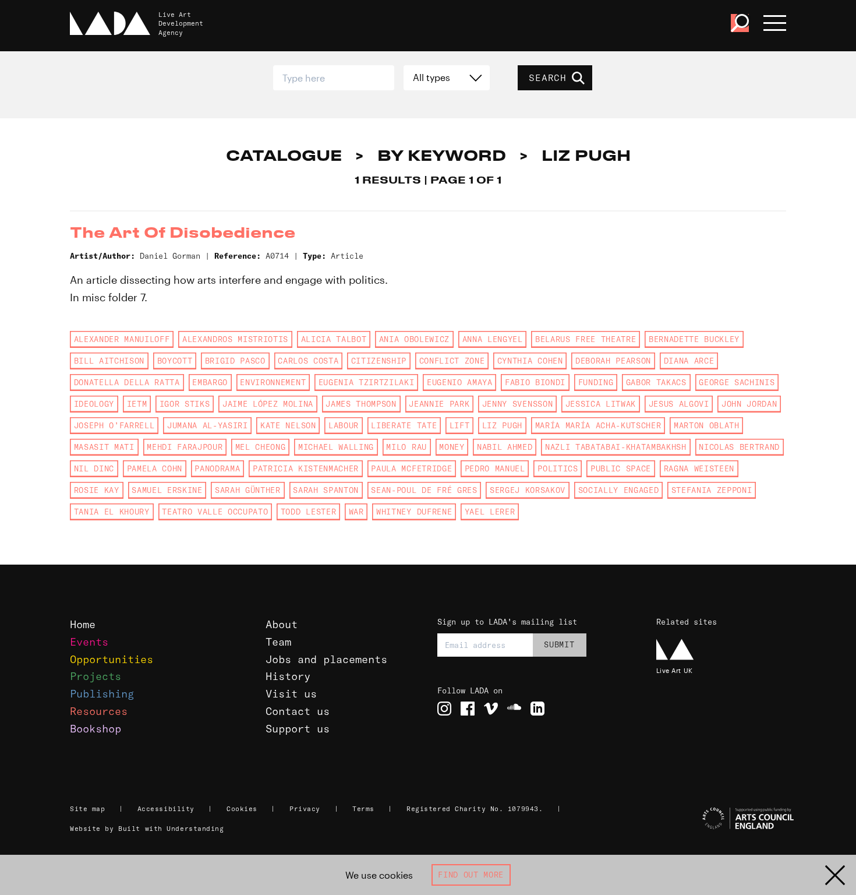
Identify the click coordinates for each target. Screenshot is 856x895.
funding (596, 382)
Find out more (471, 874)
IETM (137, 403)
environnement (273, 382)
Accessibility (165, 809)
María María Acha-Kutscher (598, 425)
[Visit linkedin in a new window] (537, 709)
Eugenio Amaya (460, 382)
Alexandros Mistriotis (235, 339)
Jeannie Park (439, 403)
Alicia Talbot (334, 339)
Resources (99, 711)
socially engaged (618, 490)
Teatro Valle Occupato (215, 511)
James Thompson (361, 403)
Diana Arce (689, 360)
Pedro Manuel (495, 468)
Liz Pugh (502, 425)
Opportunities (111, 659)
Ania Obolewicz (414, 339)
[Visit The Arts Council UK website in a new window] (722, 819)
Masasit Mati (104, 447)
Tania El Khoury (112, 511)
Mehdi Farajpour (184, 447)
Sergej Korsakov (527, 490)
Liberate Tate (404, 425)
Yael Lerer (490, 511)
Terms (363, 809)
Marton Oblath (707, 425)
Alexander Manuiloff (122, 339)
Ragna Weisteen (699, 468)
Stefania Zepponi (711, 490)
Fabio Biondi (535, 382)
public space (620, 468)
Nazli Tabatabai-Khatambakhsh (616, 447)
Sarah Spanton (326, 490)
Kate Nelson (288, 425)
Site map (87, 809)
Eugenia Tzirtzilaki (367, 382)
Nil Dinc (94, 468)
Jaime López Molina (267, 403)
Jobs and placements (326, 659)
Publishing (102, 693)
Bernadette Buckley (694, 339)
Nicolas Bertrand (739, 447)
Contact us (298, 711)
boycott (175, 360)
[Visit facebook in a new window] (468, 709)
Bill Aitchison (109, 360)
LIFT (460, 425)
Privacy (304, 809)
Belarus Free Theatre (585, 339)
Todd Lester (308, 511)
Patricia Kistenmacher (306, 468)
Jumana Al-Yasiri (207, 425)
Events (89, 642)
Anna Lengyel (492, 339)
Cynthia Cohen (530, 360)
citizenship (378, 360)
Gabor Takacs (656, 382)
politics (557, 468)
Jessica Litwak (600, 403)
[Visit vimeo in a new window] (491, 709)
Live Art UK (674, 670)
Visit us (291, 693)
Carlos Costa (308, 360)
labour (343, 425)
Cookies (242, 809)
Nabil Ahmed (504, 447)
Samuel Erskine (167, 490)
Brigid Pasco (235, 360)
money (451, 447)
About (282, 624)
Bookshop (95, 728)
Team (278, 642)
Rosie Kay (96, 490)
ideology (94, 403)
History (288, 676)
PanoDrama (217, 468)
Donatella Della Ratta (127, 382)
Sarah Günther (248, 490)
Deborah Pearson (613, 360)
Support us (298, 728)
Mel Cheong (260, 447)
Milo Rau (406, 447)
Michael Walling (336, 447)
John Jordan (749, 403)
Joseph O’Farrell (114, 425)
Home (82, 624)
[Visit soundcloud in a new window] (514, 709)
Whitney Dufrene (414, 511)
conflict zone (452, 360)
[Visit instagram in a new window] (444, 709)
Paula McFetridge (411, 468)
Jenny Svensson (517, 403)
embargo (210, 382)
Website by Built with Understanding (147, 828)
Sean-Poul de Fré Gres (424, 490)
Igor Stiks (185, 403)
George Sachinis (736, 382)
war (356, 511)
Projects (95, 676)
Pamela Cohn (154, 468)
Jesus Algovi (679, 403)
